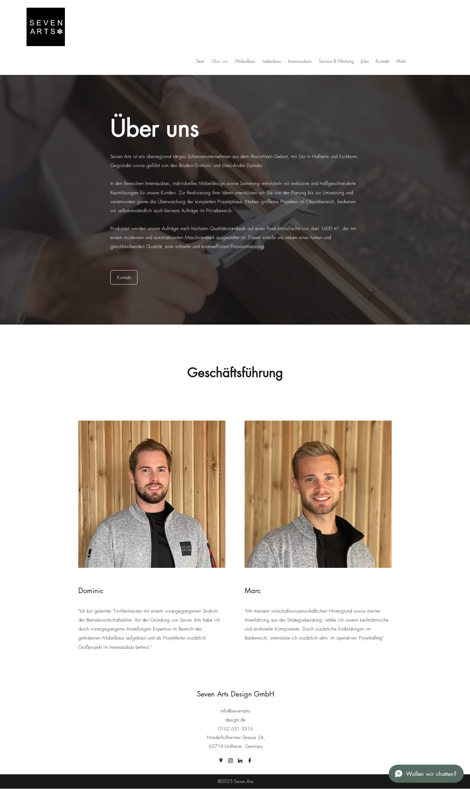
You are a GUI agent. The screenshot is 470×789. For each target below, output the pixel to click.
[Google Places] (221, 760)
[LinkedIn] (240, 760)
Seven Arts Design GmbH (235, 693)
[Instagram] (230, 760)
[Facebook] (250, 760)
